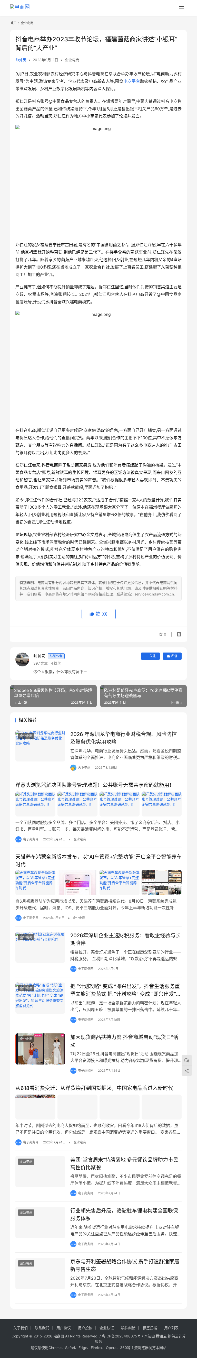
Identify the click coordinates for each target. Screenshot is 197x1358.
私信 (174, 656)
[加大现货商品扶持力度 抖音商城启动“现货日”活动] (40, 1049)
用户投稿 (85, 1328)
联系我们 (42, 1328)
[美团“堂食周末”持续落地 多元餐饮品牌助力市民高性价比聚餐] (40, 1171)
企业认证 (107, 1328)
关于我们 (20, 1328)
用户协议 (63, 1328)
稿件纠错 (128, 1328)
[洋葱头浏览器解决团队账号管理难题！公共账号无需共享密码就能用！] (98, 804)
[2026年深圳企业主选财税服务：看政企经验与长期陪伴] (40, 947)
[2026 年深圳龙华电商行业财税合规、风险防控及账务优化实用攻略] (40, 745)
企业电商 (72, 60)
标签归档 (150, 1328)
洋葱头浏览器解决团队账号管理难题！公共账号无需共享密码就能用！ (94, 785)
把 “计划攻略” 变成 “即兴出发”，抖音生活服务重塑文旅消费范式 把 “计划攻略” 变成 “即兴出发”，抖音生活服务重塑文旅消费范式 (125, 990)
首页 (13, 23)
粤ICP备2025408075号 (121, 1336)
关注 (153, 656)
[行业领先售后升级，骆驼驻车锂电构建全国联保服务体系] (40, 1222)
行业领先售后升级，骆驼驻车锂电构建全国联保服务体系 (124, 1214)
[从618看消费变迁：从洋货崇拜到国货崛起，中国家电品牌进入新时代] (98, 1107)
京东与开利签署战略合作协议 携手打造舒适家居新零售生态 (124, 1265)
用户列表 (171, 1328)
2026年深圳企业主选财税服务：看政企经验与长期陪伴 (125, 939)
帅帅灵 (20, 60)
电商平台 (131, 81)
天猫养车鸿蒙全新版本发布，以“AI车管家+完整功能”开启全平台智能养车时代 (98, 860)
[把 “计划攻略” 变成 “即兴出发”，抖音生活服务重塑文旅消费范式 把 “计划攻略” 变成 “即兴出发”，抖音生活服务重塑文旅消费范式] (40, 998)
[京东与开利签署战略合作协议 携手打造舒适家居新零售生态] (40, 1273)
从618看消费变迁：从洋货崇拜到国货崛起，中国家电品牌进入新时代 (94, 1088)
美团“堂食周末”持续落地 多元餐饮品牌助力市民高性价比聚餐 (124, 1163)
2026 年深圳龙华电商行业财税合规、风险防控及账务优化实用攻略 (123, 738)
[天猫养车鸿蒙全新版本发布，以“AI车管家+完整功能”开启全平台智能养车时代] (98, 882)
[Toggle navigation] (181, 8)
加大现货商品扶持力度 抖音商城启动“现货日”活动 (124, 1041)
